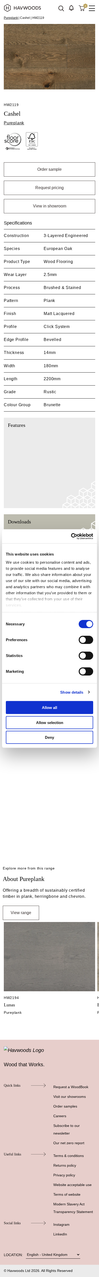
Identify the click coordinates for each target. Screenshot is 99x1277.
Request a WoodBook (70, 1087)
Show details (71, 692)
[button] (71, 8)
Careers (59, 1116)
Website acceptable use (72, 1185)
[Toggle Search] (61, 8)
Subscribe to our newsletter (66, 1129)
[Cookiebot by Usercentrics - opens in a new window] (71, 536)
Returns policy (64, 1165)
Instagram (61, 1224)
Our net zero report (68, 1143)
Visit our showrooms (69, 1097)
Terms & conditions (68, 1156)
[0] (82, 8)
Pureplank (11, 18)
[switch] (86, 640)
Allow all (49, 707)
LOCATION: (13, 1255)
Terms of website (66, 1194)
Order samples (65, 1106)
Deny (49, 737)
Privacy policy (64, 1175)
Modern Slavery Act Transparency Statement (73, 1208)
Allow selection (49, 722)
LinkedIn (60, 1234)
